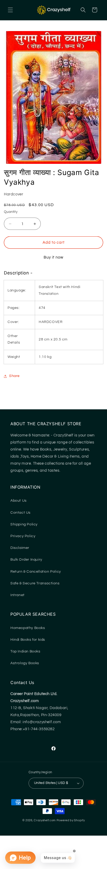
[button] (10, 10)
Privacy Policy (22, 536)
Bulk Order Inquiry (26, 559)
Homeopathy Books (27, 628)
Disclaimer (19, 548)
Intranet (17, 595)
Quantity (10, 212)
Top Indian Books (25, 651)
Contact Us (20, 512)
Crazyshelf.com (45, 820)
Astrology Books (24, 663)
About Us (18, 500)
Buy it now (53, 257)
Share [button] (14, 376)
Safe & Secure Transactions (35, 583)
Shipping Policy (24, 524)
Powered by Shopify (71, 820)
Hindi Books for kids (27, 640)
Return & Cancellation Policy (35, 571)
